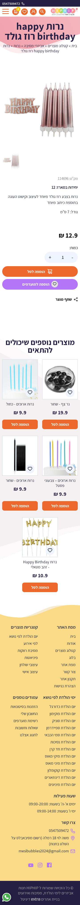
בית (74, 45)
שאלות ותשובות (26, 727)
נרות (17, 45)
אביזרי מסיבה (34, 45)
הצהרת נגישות (65, 685)
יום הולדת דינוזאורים (60, 777)
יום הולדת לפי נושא (23, 636)
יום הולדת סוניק (64, 720)
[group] (40, 109)
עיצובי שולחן (29, 664)
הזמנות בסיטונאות (24, 706)
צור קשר (69, 671)
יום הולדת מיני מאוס (61, 763)
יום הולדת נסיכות (63, 741)
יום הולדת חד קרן (63, 749)
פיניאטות (31, 657)
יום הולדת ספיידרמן (61, 727)
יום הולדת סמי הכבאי (60, 734)
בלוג (72, 657)
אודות (71, 643)
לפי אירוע (31, 643)
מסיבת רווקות (28, 650)
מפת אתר (68, 664)
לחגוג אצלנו (29, 734)
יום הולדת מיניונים (62, 784)
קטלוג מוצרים (58, 45)
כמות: (73, 247)
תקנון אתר (68, 678)
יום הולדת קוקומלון (62, 770)
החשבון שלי (29, 713)
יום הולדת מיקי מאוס (60, 756)
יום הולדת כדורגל (63, 706)
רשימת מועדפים (26, 720)
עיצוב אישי (30, 671)
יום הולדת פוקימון (63, 713)
